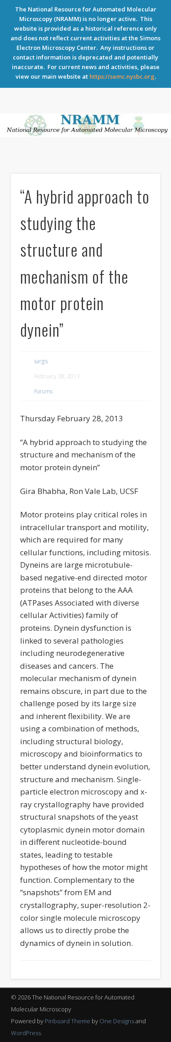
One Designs (116, 1021)
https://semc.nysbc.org (122, 76)
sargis (41, 361)
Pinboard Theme (67, 1021)
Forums (43, 391)
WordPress (26, 1033)
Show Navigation (138, 168)
